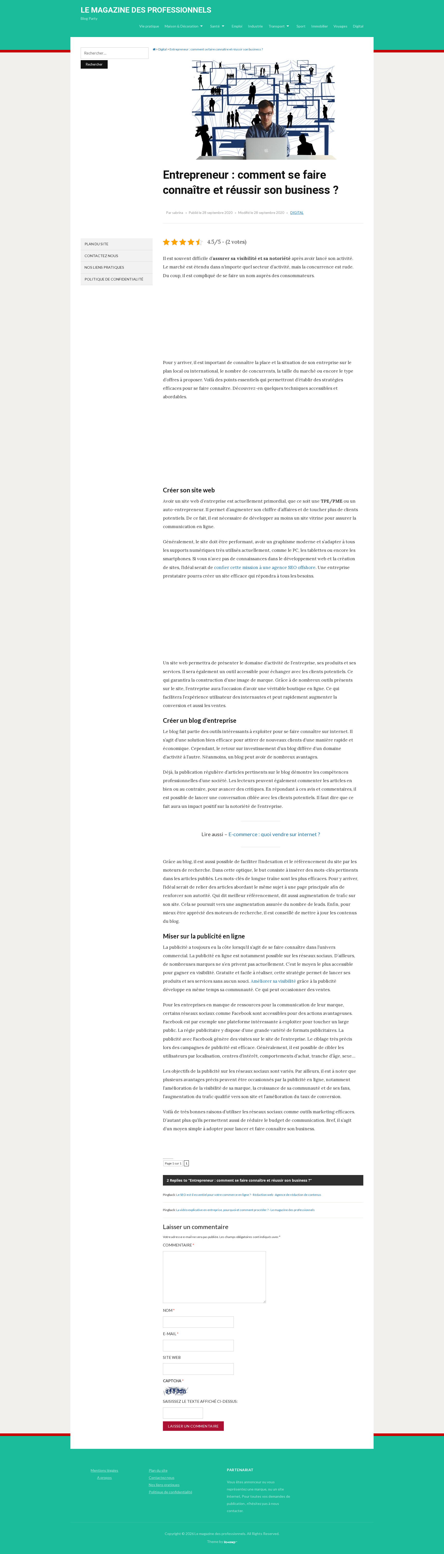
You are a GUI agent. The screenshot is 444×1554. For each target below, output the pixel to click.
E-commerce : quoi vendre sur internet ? (274, 834)
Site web (172, 1357)
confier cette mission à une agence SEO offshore (265, 567)
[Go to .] (154, 49)
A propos (104, 1477)
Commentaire (178, 1245)
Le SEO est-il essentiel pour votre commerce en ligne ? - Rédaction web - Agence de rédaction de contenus (248, 1195)
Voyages (340, 26)
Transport (277, 26)
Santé (215, 26)
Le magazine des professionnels (146, 9)
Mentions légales (104, 1470)
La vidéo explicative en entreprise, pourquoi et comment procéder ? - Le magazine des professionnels (245, 1210)
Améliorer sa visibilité (273, 981)
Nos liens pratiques (104, 267)
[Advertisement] (260, 322)
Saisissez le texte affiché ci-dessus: (200, 1401)
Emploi (237, 26)
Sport (301, 26)
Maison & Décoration (181, 26)
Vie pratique (149, 26)
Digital (358, 26)
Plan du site (96, 244)
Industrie (255, 26)
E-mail (171, 1334)
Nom (169, 1310)
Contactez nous (101, 256)
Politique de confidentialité (114, 279)
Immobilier (319, 26)
